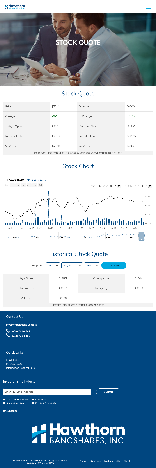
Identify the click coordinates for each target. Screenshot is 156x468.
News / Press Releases (17, 399)
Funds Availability (112, 461)
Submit (108, 391)
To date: (129, 185)
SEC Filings (17, 360)
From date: (96, 185)
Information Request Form (25, 368)
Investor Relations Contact (21, 324)
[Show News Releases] (36, 179)
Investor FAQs (18, 364)
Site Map (128, 461)
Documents (40, 399)
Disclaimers (95, 461)
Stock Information (15, 403)
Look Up (113, 265)
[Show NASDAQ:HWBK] (14, 179)
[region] (78, 208)
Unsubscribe (10, 410)
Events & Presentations (46, 403)
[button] (141, 235)
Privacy (83, 461)
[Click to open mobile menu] (148, 7)
